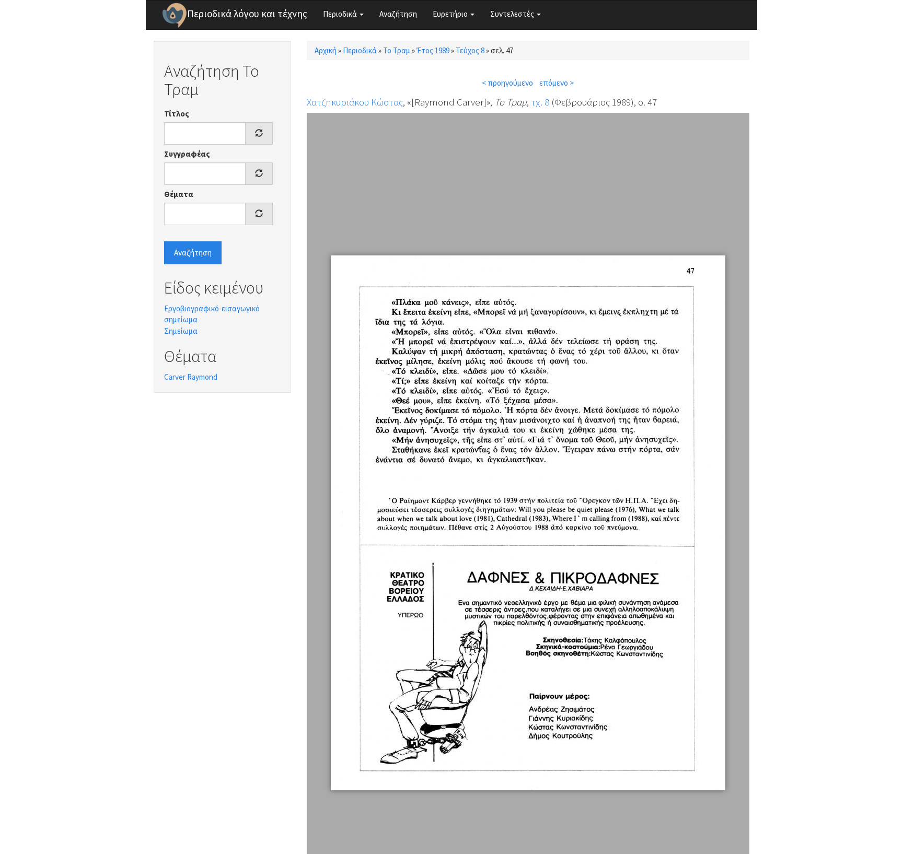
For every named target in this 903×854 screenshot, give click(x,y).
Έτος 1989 (432, 50)
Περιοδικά (340, 14)
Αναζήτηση (398, 14)
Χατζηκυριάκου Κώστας (355, 102)
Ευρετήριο (451, 14)
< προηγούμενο (507, 83)
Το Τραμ (396, 50)
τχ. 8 (540, 102)
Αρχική (326, 50)
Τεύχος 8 (470, 50)
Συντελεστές (513, 14)
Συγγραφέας (187, 154)
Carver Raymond (190, 377)
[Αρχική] (174, 15)
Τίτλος (176, 114)
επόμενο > (556, 83)
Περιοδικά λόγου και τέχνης (247, 13)
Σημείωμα (181, 331)
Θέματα (178, 194)
